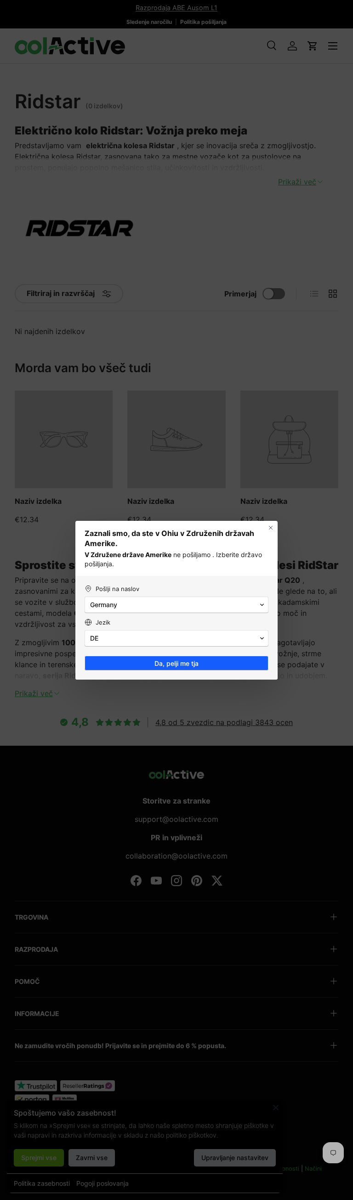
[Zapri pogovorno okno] (271, 528)
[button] (176, 605)
